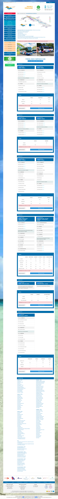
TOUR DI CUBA (10, 30)
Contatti (10, 54)
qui (23, 497)
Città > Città (9, 21)
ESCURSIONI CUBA (9, 32)
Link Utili (10, 42)
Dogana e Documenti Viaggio (22, 486)
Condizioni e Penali (19, 482)
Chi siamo (6, 482)
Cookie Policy (38, 482)
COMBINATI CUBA (9, 28)
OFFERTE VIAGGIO (9, 13)
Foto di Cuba (9, 48)
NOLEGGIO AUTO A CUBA (10, 17)
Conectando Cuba (22, 13)
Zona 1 (43, 87)
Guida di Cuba (10, 44)
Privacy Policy (25, 482)
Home (18, 13)
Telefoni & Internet (22, 488)
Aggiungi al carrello (41, 108)
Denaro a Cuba (22, 489)
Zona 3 (24, 72)
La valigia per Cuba (22, 487)
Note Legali (45, 482)
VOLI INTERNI (10, 15)
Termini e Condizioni (32, 482)
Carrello (51, 2)
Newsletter (33, 2)
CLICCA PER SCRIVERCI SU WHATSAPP (9, 65)
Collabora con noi (51, 482)
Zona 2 (43, 89)
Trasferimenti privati (9, 24)
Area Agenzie (42, 2)
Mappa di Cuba (10, 46)
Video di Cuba (10, 50)
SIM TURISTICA (10, 34)
